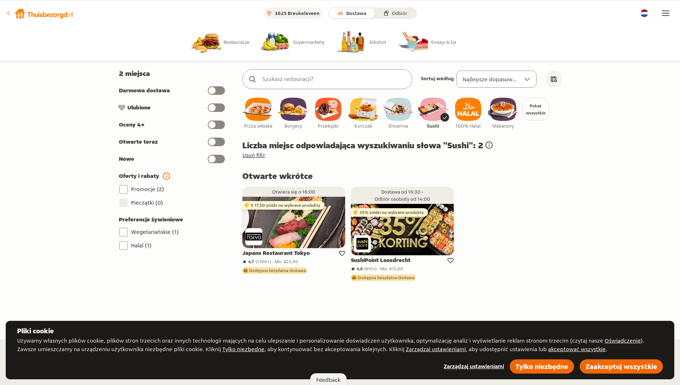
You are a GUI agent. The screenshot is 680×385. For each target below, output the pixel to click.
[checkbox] (258, 113)
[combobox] (334, 79)
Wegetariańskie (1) (155, 232)
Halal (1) (141, 245)
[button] (40, 13)
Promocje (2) (147, 189)
